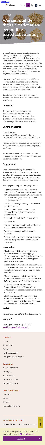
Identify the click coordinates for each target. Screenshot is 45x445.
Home (8, 15)
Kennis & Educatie (10, 383)
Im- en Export (8, 376)
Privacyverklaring (9, 424)
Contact (6, 341)
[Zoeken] (32, 5)
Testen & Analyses (10, 380)
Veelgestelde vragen (11, 406)
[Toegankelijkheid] (36, 5)
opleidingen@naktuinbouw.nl (15, 327)
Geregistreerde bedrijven (13, 357)
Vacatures (7, 398)
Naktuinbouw (28, 5)
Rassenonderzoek (10, 368)
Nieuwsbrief (8, 345)
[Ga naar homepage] (9, 5)
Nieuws (6, 402)
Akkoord (21, 439)
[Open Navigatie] (40, 5)
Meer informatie (27, 434)
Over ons (6, 394)
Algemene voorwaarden (27, 424)
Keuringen (7, 372)
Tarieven (6, 349)
